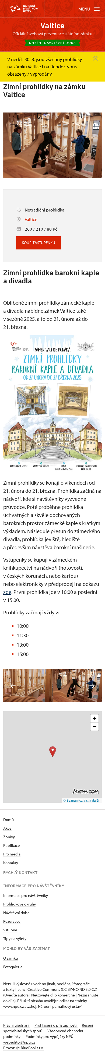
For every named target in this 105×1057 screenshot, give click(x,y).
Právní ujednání (16, 1025)
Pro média (11, 854)
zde (7, 592)
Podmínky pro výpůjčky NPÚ (50, 1036)
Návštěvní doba (16, 912)
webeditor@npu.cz (19, 1042)
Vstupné (10, 929)
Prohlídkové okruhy (19, 904)
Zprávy (9, 836)
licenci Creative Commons (37, 989)
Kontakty (10, 862)
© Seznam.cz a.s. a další (81, 800)
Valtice (52, 25)
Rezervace (11, 921)
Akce (7, 828)
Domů (8, 819)
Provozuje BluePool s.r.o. (23, 1047)
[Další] (92, 685)
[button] (52, 751)
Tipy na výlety (14, 938)
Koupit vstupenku (38, 242)
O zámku (10, 958)
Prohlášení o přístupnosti (56, 1025)
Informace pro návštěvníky (25, 895)
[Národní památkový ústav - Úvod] (24, 8)
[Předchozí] (13, 685)
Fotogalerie (13, 966)
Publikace (11, 845)
